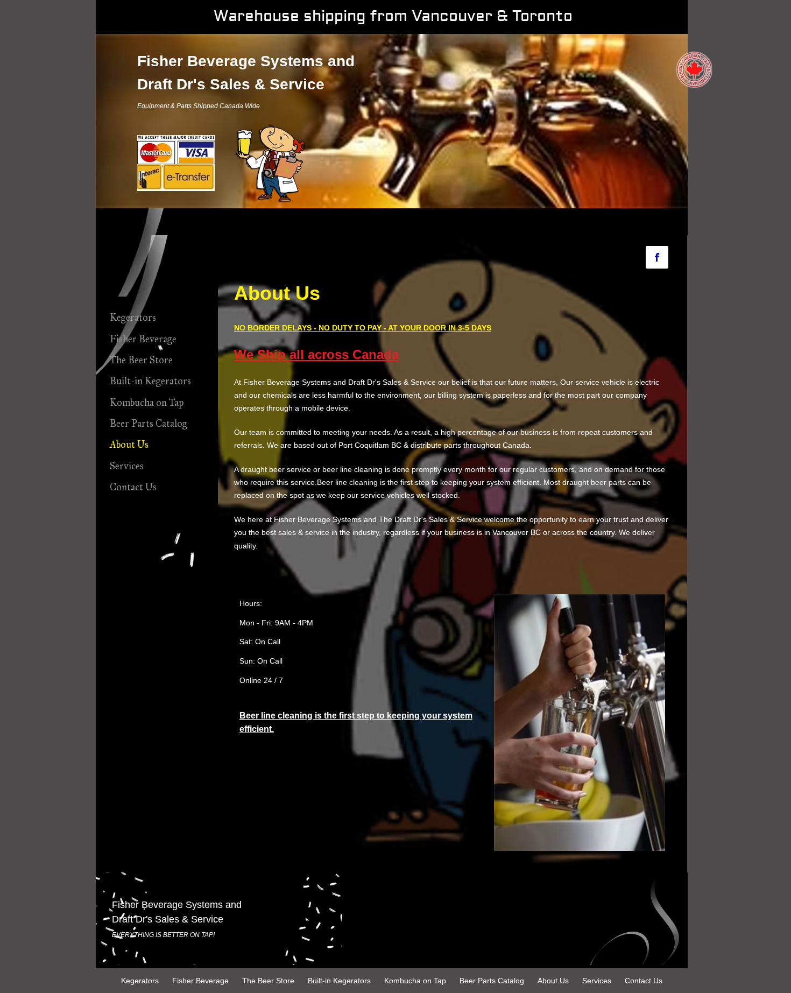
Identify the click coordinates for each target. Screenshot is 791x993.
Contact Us (133, 487)
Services (127, 466)
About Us (129, 444)
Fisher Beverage (143, 339)
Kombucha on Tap (146, 403)
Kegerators (133, 317)
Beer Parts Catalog (148, 423)
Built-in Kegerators (150, 381)
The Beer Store (141, 360)
